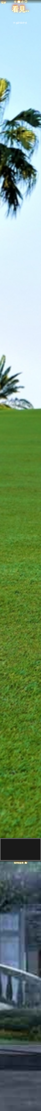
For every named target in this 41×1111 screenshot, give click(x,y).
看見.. (20, 9)
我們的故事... (20, 863)
